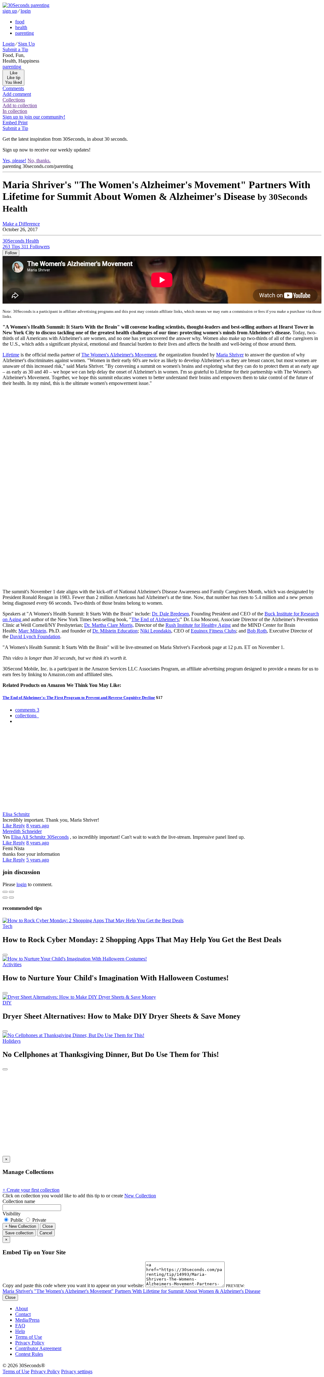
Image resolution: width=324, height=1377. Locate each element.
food (19, 21)
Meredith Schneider (22, 831)
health (21, 27)
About (21, 1308)
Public (16, 1220)
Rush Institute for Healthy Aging (198, 625)
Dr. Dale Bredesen (170, 613)
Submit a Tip (15, 49)
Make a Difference (21, 223)
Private (38, 1220)
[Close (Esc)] (5, 892)
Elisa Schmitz (16, 814)
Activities (12, 964)
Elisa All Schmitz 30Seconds (40, 837)
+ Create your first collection (31, 1190)
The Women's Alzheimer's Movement (118, 354)
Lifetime (11, 354)
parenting (24, 33)
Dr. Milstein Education (115, 630)
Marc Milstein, (32, 630)
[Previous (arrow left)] (5, 897)
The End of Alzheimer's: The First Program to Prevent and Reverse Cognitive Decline (79, 697)
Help (20, 1331)
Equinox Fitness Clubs (213, 630)
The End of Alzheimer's (155, 619)
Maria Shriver (230, 354)
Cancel (46, 1233)
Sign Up (26, 43)
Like (8, 825)
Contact (23, 1314)
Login (9, 43)
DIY (7, 1002)
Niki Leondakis (155, 630)
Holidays (12, 1041)
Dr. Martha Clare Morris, (109, 625)
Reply (19, 825)
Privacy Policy (29, 1342)
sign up (10, 11)
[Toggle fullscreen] (11, 892)
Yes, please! (14, 160)
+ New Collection (20, 1226)
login (26, 11)
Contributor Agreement (38, 1348)
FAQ (20, 1325)
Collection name (19, 1201)
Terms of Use (28, 1337)
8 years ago (37, 825)
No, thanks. (39, 160)
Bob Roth (257, 630)
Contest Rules (29, 1354)
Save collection (19, 1233)
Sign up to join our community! (34, 117)
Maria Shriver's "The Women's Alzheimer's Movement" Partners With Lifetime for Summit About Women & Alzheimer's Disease (131, 1291)
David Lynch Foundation (35, 636)
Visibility (12, 1213)
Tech (7, 926)
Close (47, 1226)
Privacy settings (76, 1371)
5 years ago (37, 859)
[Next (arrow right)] (11, 897)
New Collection (140, 1195)
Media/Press (27, 1320)
